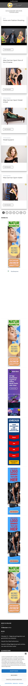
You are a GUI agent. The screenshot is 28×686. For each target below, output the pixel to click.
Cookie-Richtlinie (8, 683)
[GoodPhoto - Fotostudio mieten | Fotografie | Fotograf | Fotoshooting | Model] (15, 5)
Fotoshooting (7, 98)
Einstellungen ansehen (14, 679)
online (6, 627)
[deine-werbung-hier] (14, 491)
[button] (25, 653)
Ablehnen (14, 675)
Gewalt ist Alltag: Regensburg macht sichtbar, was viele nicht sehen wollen (13, 645)
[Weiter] (24, 212)
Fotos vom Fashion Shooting (13, 20)
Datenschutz (15, 683)
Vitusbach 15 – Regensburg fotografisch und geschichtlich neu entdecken (13, 637)
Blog (4, 18)
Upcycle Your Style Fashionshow (10, 641)
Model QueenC (8, 140)
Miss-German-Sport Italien (12, 178)
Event (4, 58)
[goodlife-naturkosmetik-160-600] (14, 244)
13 (21, 212)
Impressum (21, 683)
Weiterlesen (8, 49)
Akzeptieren (14, 671)
